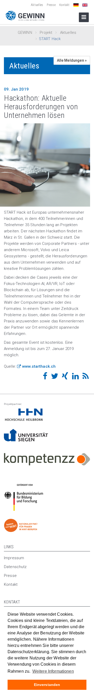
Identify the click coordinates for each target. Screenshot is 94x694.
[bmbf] (47, 415)
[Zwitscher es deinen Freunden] (54, 377)
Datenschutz (15, 566)
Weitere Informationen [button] (53, 671)
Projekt (46, 32)
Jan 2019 (16, 89)
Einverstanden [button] (47, 685)
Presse (51, 5)
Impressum (14, 558)
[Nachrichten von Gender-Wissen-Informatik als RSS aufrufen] (86, 377)
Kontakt (64, 5)
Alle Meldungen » (72, 60)
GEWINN (25, 32)
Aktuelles (37, 5)
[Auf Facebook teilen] (45, 377)
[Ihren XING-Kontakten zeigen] (65, 377)
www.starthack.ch (39, 366)
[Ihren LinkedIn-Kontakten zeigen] (75, 377)
